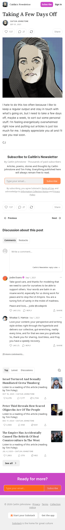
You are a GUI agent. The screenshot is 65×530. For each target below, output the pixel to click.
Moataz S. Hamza (18, 317)
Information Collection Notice (35, 191)
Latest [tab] (14, 370)
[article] (32, 388)
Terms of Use (48, 188)
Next (54, 218)
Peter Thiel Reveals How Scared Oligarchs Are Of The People (24, 407)
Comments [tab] (10, 240)
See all (9, 463)
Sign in (58, 4)
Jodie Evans (15, 277)
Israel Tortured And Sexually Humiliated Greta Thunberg (22, 381)
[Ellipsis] (60, 277)
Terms (45, 504)
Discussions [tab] (27, 370)
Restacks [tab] (23, 240)
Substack (17, 523)
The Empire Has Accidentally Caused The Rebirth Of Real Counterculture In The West (22, 436)
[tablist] (16, 240)
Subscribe (47, 4)
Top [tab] (6, 370)
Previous (12, 218)
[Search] (59, 370)
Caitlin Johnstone (19, 21)
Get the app (48, 515)
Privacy (36, 504)
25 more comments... (13, 354)
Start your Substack (24, 515)
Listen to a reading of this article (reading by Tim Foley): (25, 388)
